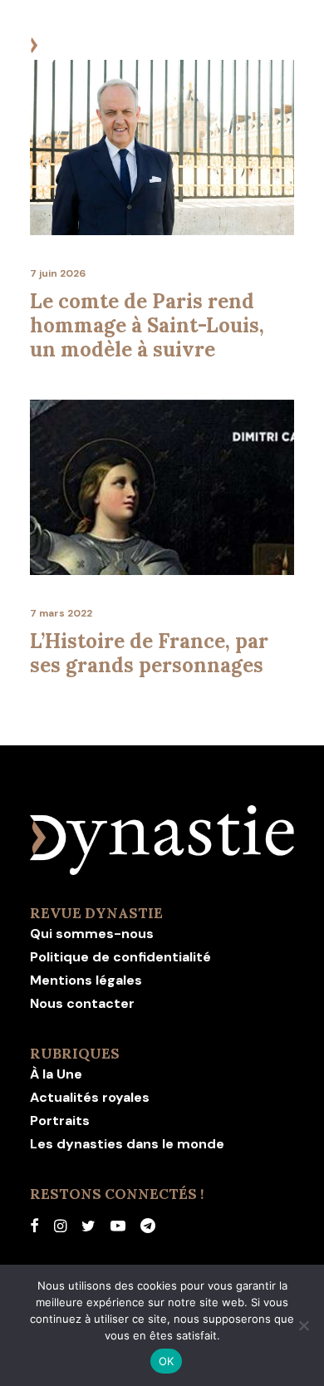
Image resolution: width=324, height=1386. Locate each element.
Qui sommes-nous (92, 933)
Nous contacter (82, 1003)
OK (166, 1361)
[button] (286, 46)
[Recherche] (235, 46)
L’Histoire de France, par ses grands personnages (149, 653)
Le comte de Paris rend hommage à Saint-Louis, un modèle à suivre (147, 325)
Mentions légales (86, 980)
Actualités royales (90, 1097)
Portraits (60, 1120)
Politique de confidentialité (120, 957)
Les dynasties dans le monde (127, 1144)
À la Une (56, 1074)
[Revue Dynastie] (92, 46)
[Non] (303, 1325)
